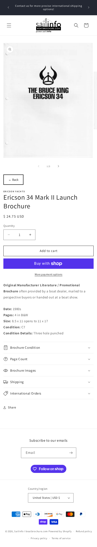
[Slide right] (58, 166)
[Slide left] (39, 166)
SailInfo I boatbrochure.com (31, 531)
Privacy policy (39, 538)
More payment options (48, 274)
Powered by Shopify (60, 531)
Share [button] (12, 407)
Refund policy (84, 531)
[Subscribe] (71, 453)
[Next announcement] (89, 7)
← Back (13, 180)
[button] (9, 25)
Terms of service (61, 538)
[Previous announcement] (8, 7)
